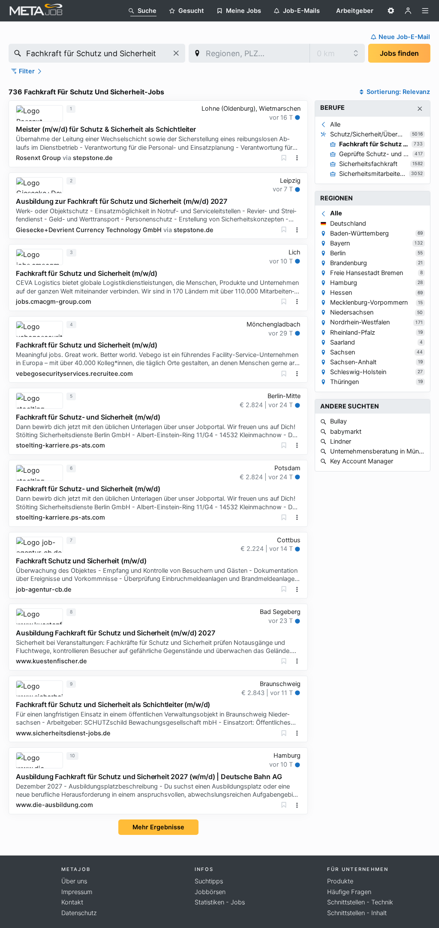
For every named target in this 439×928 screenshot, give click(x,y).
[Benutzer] (408, 10)
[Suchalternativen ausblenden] (420, 108)
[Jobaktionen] (297, 158)
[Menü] (425, 10)
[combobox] (97, 53)
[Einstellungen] (391, 10)
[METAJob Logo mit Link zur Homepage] (36, 11)
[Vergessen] (283, 157)
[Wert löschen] (176, 53)
